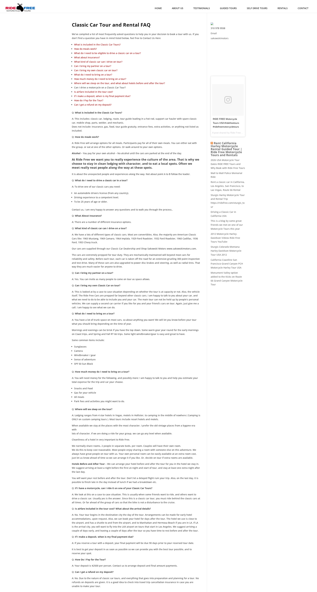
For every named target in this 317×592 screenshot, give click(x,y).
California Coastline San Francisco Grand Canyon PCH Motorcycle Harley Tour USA (227, 263)
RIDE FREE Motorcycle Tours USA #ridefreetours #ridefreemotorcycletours (226, 123)
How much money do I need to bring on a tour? (100, 78)
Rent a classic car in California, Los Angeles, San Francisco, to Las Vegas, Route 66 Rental (228, 185)
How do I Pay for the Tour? (88, 100)
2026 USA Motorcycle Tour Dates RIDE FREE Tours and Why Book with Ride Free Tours (228, 164)
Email (214, 33)
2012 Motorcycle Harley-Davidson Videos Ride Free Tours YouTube (225, 237)
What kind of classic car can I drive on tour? (98, 61)
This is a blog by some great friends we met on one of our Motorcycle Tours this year (227, 224)
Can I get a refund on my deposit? (92, 104)
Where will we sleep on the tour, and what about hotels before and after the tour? (119, 83)
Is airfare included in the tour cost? (93, 91)
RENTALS (283, 8)
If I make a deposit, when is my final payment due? (102, 96)
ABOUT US (177, 8)
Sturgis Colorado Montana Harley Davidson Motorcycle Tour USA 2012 (226, 250)
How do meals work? (85, 48)
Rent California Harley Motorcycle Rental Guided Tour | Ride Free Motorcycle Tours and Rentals (226, 149)
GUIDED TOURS (228, 8)
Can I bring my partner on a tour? (92, 66)
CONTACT (303, 8)
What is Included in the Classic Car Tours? (97, 44)
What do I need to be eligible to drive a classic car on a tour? (107, 53)
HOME (158, 8)
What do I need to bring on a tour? (93, 74)
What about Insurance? (87, 57)
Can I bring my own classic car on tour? (95, 70)
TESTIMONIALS (201, 8)
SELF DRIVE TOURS (257, 8)
